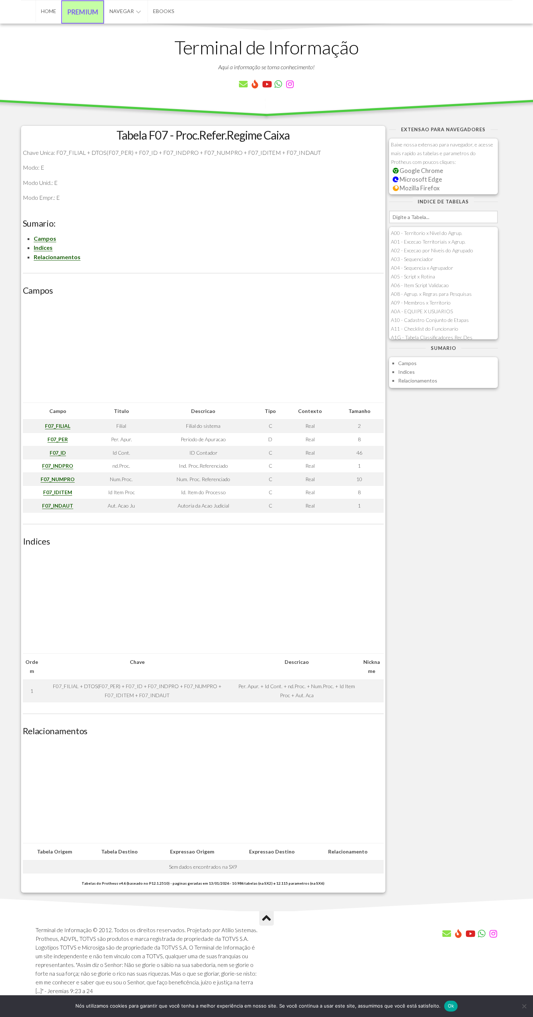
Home (48, 11)
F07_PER (57, 439)
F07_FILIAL (57, 426)
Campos (45, 238)
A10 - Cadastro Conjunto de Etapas (430, 320)
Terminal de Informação (266, 47)
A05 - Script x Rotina (413, 276)
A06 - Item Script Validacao (420, 285)
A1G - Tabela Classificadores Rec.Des (431, 337)
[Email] (243, 84)
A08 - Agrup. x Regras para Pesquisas (431, 294)
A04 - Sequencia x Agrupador (422, 268)
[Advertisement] (203, 351)
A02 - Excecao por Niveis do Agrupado (432, 250)
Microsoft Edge (420, 179)
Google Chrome (420, 170)
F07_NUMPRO (58, 479)
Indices (43, 247)
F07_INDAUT (57, 506)
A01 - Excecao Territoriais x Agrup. (428, 242)
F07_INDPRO (57, 466)
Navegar (122, 11)
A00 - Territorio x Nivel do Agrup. (426, 233)
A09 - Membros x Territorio (421, 302)
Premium (82, 12)
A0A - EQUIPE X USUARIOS (422, 311)
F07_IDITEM (57, 492)
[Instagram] (289, 84)
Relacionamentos (57, 256)
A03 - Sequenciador (412, 259)
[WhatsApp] (278, 84)
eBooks (163, 11)
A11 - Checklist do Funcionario (424, 329)
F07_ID (58, 453)
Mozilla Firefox (418, 188)
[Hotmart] (255, 84)
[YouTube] (266, 84)
